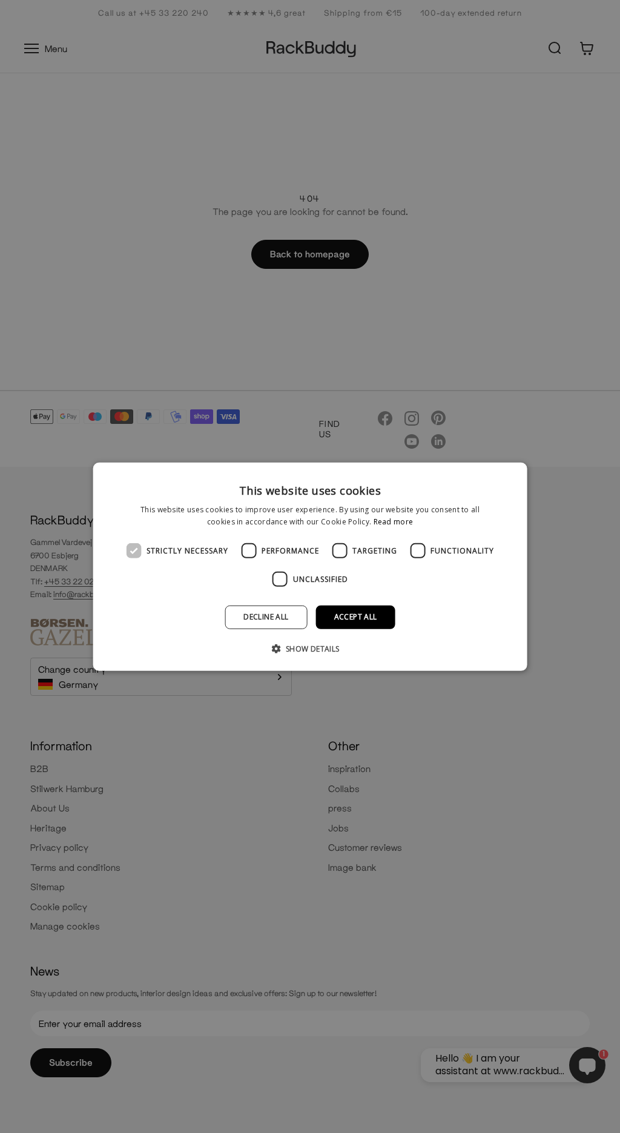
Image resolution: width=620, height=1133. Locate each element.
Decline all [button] (265, 617)
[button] (309, 648)
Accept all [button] (355, 617)
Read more (394, 522)
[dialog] (310, 566)
